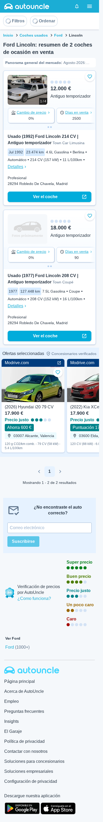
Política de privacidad (24, 741)
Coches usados (34, 35)
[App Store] (58, 808)
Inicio (8, 35)
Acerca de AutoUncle (24, 691)
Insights (11, 721)
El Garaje (13, 731)
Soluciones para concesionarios (34, 761)
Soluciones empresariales (28, 771)
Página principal (19, 681)
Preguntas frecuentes (24, 711)
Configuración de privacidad (30, 781)
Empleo (11, 701)
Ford (58, 35)
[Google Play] (22, 808)
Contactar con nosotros (26, 751)
